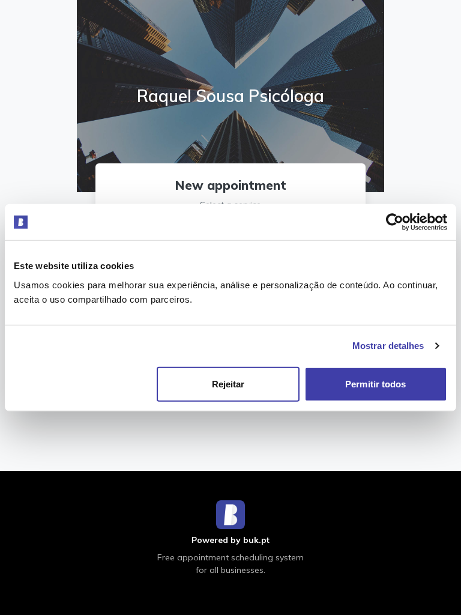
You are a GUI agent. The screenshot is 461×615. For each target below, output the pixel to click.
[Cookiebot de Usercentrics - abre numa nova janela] (394, 222)
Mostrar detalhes (388, 346)
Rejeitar (228, 383)
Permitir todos (375, 383)
